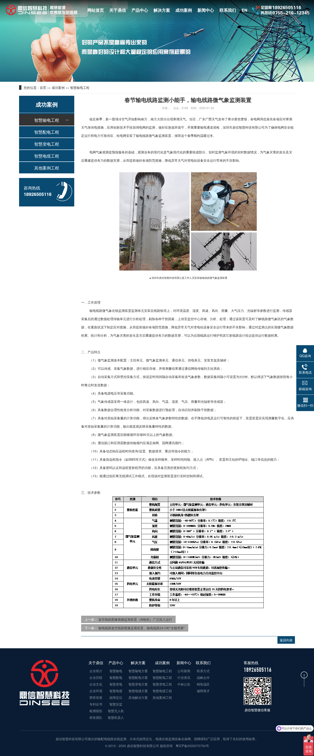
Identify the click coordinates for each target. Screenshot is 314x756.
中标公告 (183, 684)
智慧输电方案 (138, 671)
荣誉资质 (95, 697)
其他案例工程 (46, 168)
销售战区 (203, 684)
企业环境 (95, 690)
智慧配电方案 (138, 677)
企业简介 (95, 671)
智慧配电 (115, 677)
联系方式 (203, 671)
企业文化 (95, 684)
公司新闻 (183, 671)
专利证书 (95, 704)
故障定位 (115, 697)
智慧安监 (115, 704)
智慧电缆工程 (46, 156)
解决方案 (162, 10)
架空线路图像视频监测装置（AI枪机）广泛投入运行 (135, 619)
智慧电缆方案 (138, 690)
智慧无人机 (116, 710)
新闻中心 (205, 10)
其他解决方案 (138, 697)
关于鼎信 (117, 10)
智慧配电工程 (46, 132)
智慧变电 (115, 684)
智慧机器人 (116, 717)
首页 (43, 87)
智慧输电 (115, 671)
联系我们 (228, 10)
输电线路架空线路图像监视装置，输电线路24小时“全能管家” (141, 628)
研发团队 (95, 717)
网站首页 (95, 10)
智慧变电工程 (46, 144)
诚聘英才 (203, 690)
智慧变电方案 (138, 684)
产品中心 (139, 10)
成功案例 (183, 10)
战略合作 (203, 677)
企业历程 (95, 677)
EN (244, 10)
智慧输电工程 (79, 87)
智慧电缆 (115, 690)
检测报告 (95, 710)
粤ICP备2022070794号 (192, 745)
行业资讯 (183, 677)
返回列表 (286, 640)
